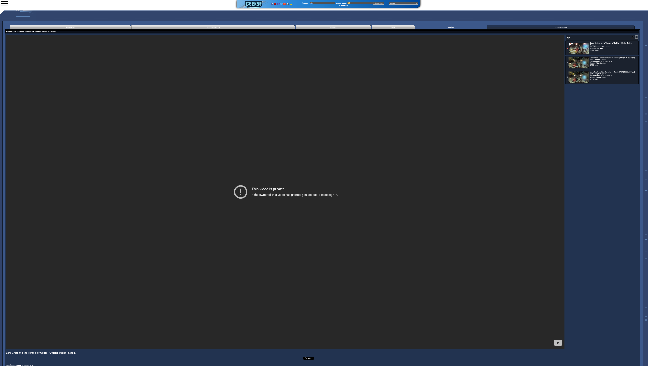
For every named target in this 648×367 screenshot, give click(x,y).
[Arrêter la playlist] (632, 38)
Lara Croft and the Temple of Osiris (40, 32)
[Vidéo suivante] (568, 39)
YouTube (599, 49)
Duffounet (596, 61)
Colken (18, 365)
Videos (9, 32)
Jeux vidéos (19, 32)
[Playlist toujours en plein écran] (636, 38)
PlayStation (600, 63)
